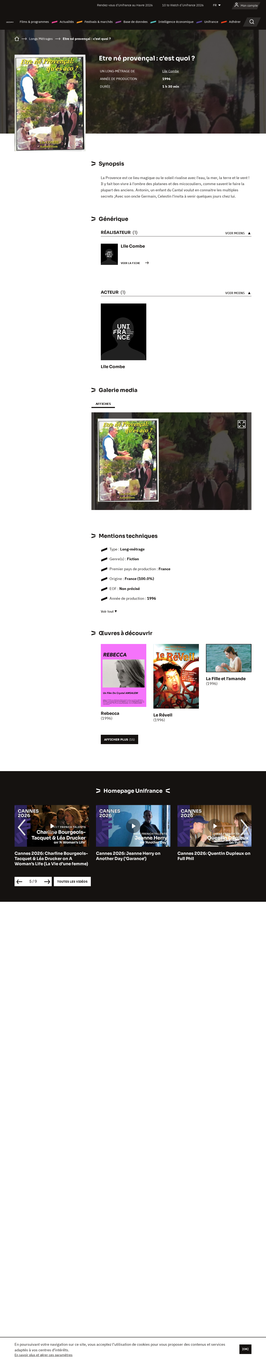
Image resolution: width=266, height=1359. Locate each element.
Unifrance (211, 22)
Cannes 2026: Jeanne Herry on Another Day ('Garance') (47, 856)
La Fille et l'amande (226, 678)
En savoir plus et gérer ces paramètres (44, 1355)
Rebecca (110, 713)
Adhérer (235, 22)
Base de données (135, 22)
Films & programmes (34, 22)
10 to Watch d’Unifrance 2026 (183, 5)
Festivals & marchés (99, 22)
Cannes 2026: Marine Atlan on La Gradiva (212, 856)
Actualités (67, 22)
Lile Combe (170, 71)
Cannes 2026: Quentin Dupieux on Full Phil (132, 856)
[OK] (245, 1349)
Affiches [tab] (103, 404)
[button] (242, 425)
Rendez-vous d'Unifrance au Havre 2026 (125, 5)
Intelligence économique (175, 22)
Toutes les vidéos (72, 881)
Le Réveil (162, 715)
